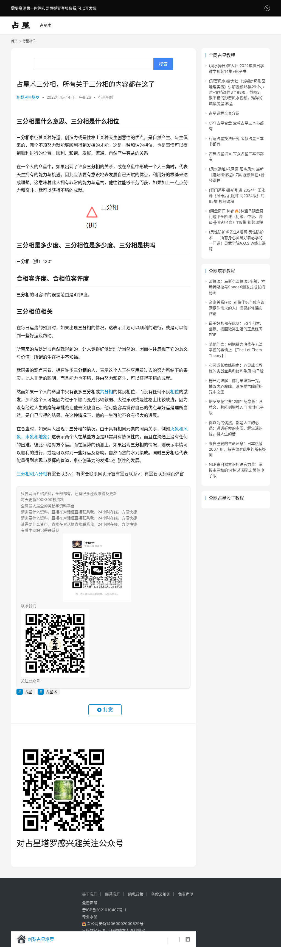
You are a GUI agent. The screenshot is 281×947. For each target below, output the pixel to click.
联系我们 (112, 894)
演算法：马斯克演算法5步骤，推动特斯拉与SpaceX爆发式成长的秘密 (237, 287)
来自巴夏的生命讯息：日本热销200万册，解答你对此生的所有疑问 (237, 449)
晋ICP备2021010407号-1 (104, 909)
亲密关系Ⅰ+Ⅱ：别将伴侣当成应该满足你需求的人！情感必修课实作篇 (236, 308)
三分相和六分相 (31, 474)
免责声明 (185, 894)
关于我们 (89, 894)
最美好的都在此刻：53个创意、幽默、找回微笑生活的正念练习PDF (236, 329)
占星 (28, 691)
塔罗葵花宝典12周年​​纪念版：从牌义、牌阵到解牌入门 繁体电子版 (236, 407)
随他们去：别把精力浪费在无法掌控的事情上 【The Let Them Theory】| (236, 350)
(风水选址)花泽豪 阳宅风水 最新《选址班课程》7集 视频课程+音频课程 (237, 174)
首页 (14, 41)
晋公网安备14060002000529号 (115, 923)
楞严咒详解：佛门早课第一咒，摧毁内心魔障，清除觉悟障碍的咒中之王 (236, 386)
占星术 (45, 25)
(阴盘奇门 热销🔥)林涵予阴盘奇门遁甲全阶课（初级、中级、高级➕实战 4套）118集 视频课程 (236, 217)
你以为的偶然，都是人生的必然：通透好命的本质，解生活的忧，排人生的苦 (236, 428)
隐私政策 (136, 894)
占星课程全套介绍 (224, 113)
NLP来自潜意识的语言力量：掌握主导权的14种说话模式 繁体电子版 (236, 470)
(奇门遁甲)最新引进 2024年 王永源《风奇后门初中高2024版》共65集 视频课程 (237, 196)
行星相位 (106, 97)
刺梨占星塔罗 (28, 97)
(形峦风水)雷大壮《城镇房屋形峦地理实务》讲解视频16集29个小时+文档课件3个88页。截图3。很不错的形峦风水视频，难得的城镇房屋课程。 (237, 92)
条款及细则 (160, 894)
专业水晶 (89, 916)
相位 (174, 391)
